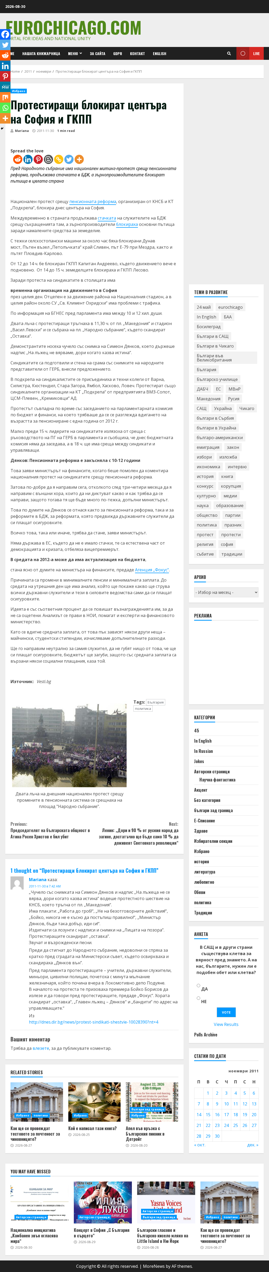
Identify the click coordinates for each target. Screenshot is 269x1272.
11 (235, 1104)
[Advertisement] (231, 665)
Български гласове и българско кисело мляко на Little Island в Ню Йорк (166, 1202)
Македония (208, 399)
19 (244, 1114)
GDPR (117, 53)
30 (217, 1136)
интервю (237, 467)
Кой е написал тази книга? (94, 1102)
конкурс (205, 486)
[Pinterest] (38, 159)
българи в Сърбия (215, 418)
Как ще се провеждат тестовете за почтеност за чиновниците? (37, 1102)
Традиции (203, 912)
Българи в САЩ (213, 336)
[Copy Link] (58, 159)
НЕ (203, 1001)
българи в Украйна (216, 428)
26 (244, 1125)
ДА (204, 989)
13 (254, 1104)
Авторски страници (212, 771)
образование (230, 505)
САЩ (201, 408)
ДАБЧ (202, 389)
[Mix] (5, 97)
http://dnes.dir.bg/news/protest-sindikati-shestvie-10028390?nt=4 (93, 1022)
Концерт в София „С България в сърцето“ (103, 1202)
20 (254, 1114)
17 (226, 1114)
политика (143, 708)
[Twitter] (69, 159)
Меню (73, 53)
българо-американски (220, 437)
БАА (228, 317)
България (156, 702)
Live (256, 53)
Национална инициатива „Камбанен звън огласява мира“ (40, 1202)
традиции (231, 554)
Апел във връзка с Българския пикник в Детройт (152, 1102)
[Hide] (2, 128)
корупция (231, 486)
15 (208, 1114)
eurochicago (230, 307)
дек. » (252, 1145)
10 (226, 1104)
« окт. (199, 1145)
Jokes (199, 761)
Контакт (137, 53)
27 (254, 1125)
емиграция (208, 447)
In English (206, 317)
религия (205, 544)
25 (235, 1125)
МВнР (235, 389)
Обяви (199, 892)
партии (232, 515)
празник (233, 525)
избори (204, 457)
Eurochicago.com (73, 27)
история (205, 476)
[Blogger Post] (48, 159)
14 (198, 1114)
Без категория (207, 800)
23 (217, 1125)
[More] (79, 159)
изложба (228, 457)
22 (208, 1125)
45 (196, 730)
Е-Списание (204, 820)
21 (198, 1125)
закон (233, 447)
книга (227, 476)
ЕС (218, 389)
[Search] (229, 53)
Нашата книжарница (41, 53)
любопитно (204, 882)
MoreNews (154, 1266)
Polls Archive (205, 1034)
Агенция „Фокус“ (152, 570)
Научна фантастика (217, 779)
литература (204, 872)
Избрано (18, 91)
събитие (205, 554)
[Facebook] (5, 34)
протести (231, 534)
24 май (204, 307)
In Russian (203, 751)
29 (208, 1136)
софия (227, 544)
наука (203, 505)
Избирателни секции (213, 841)
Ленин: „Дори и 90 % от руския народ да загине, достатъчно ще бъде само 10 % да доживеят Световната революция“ (138, 833)
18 (235, 1114)
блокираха (127, 224)
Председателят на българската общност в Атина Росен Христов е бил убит (50, 830)
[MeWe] (5, 87)
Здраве (201, 831)
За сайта (97, 53)
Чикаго (246, 408)
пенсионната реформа (92, 201)
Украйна (223, 408)
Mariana (21, 131)
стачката (107, 218)
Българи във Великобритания (214, 358)
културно (206, 496)
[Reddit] (17, 159)
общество (207, 515)
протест (205, 534)
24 (226, 1125)
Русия (233, 399)
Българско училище (217, 379)
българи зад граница (147, 1109)
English (159, 53)
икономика (208, 467)
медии (230, 496)
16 (217, 1114)
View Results (226, 1024)
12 (244, 1104)
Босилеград (209, 326)
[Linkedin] (28, 159)
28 (198, 1136)
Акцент (201, 790)
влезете (41, 1048)
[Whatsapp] (5, 108)
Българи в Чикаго (215, 346)
